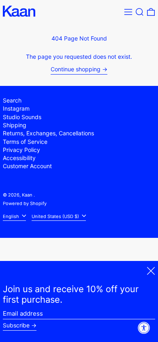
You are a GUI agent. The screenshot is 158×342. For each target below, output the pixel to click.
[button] (139, 12)
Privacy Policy (21, 149)
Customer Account (27, 165)
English (11, 216)
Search (12, 100)
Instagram (16, 108)
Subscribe (16, 325)
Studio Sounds (22, 116)
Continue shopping (75, 69)
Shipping (14, 125)
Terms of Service (25, 141)
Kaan (28, 195)
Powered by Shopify (25, 203)
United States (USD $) (56, 216)
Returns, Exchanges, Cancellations (48, 133)
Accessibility (19, 157)
